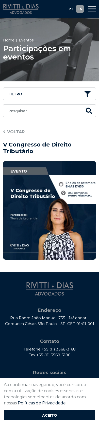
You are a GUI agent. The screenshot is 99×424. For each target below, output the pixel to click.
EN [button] (79, 9)
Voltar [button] (16, 131)
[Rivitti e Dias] (21, 9)
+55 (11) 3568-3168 (59, 349)
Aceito (49, 415)
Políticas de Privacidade (42, 403)
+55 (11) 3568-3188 (53, 355)
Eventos (26, 40)
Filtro (15, 94)
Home (8, 40)
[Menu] (90, 9)
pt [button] (71, 9)
